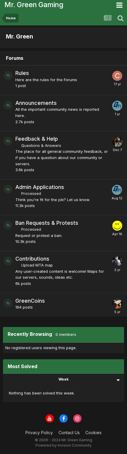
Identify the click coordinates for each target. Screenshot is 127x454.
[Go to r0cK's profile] (117, 142)
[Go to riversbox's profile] (117, 304)
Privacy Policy (39, 432)
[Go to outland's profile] (117, 226)
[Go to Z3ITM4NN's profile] (117, 106)
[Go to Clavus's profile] (117, 76)
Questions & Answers (41, 145)
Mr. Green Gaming (33, 4)
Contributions (32, 259)
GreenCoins (30, 301)
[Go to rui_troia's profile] (117, 261)
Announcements (36, 103)
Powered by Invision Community (63, 445)
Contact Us (69, 432)
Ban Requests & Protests (46, 223)
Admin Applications (39, 187)
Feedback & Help (36, 139)
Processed (31, 193)
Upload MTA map (37, 265)
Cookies (93, 432)
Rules (22, 73)
